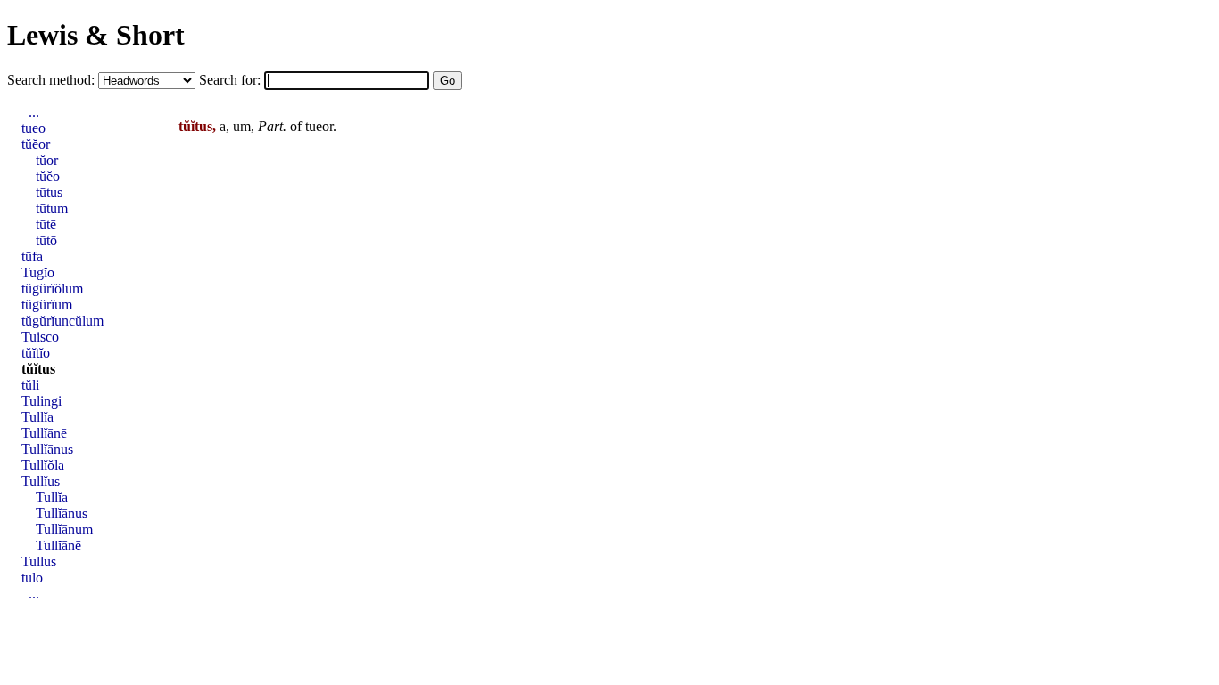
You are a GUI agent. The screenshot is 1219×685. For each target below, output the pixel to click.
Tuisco (40, 336)
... (34, 112)
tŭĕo (48, 176)
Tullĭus (40, 481)
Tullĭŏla (42, 465)
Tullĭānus (47, 449)
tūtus (49, 192)
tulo (32, 577)
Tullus (38, 561)
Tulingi (41, 401)
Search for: (231, 79)
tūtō (46, 240)
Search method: (52, 79)
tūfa (32, 256)
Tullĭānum (64, 529)
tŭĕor (35, 144)
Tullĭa (37, 417)
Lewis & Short (96, 35)
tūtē (46, 224)
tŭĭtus (38, 368)
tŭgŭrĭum (46, 304)
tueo (33, 128)
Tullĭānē (44, 433)
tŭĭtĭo (35, 352)
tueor (319, 126)
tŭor (47, 160)
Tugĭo (37, 272)
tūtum (52, 208)
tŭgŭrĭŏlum (52, 288)
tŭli (30, 384)
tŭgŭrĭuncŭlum (62, 320)
